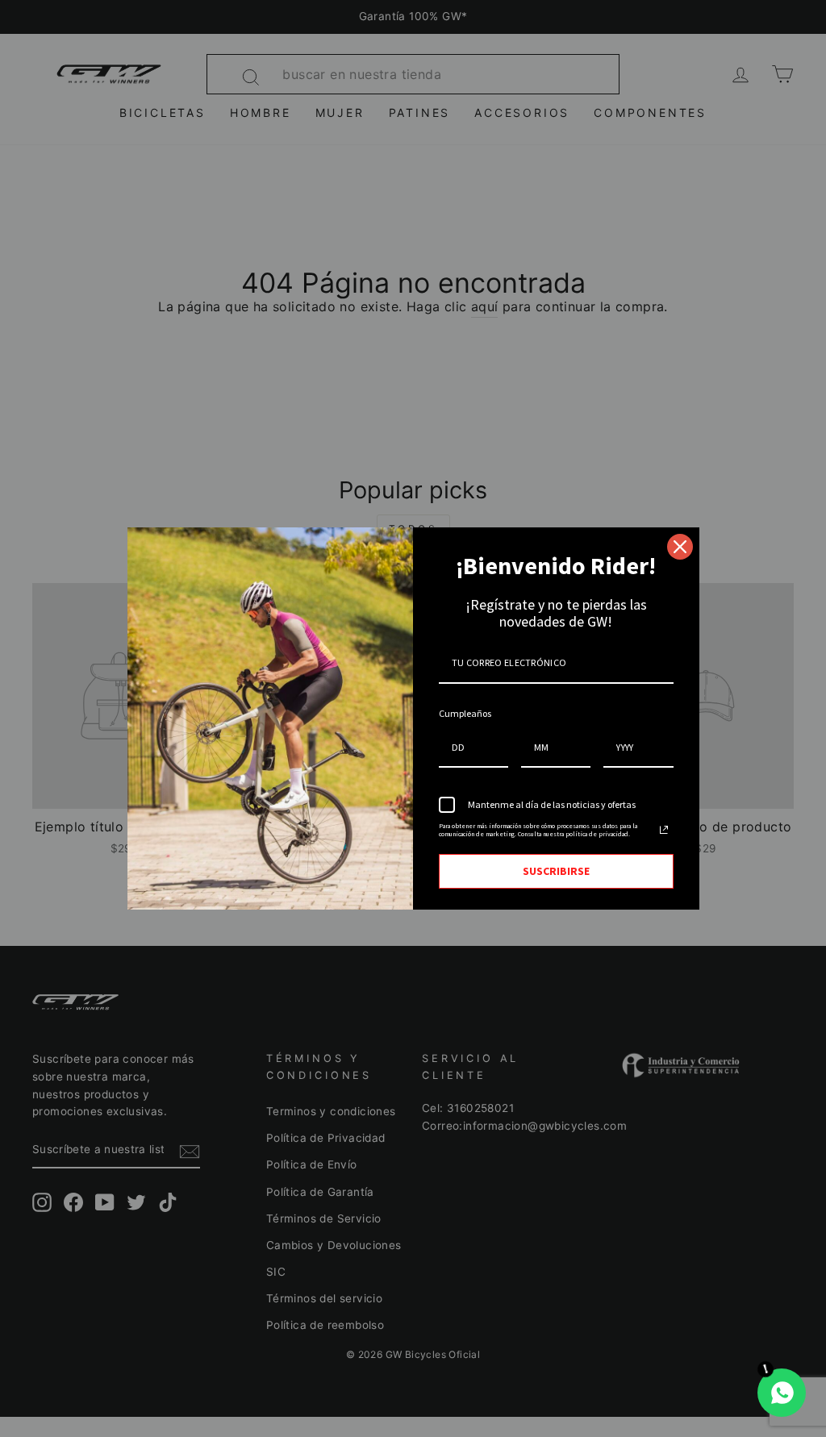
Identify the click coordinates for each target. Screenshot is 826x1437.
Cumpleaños (465, 713)
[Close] (680, 546)
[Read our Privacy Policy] (664, 829)
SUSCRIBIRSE (556, 871)
